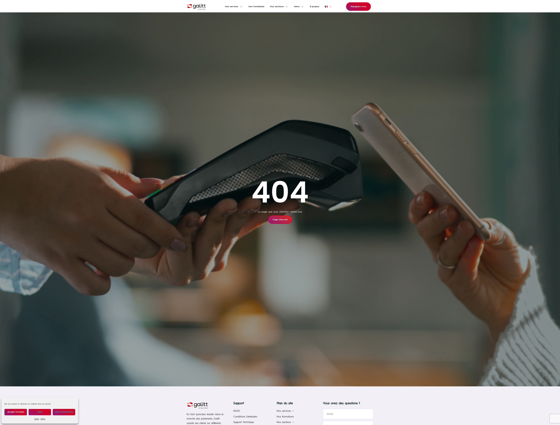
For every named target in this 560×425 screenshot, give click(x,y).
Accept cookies (15, 412)
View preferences (64, 412)
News (296, 7)
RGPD (36, 419)
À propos (314, 7)
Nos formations (256, 7)
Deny (40, 412)
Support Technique (243, 422)
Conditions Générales (245, 416)
